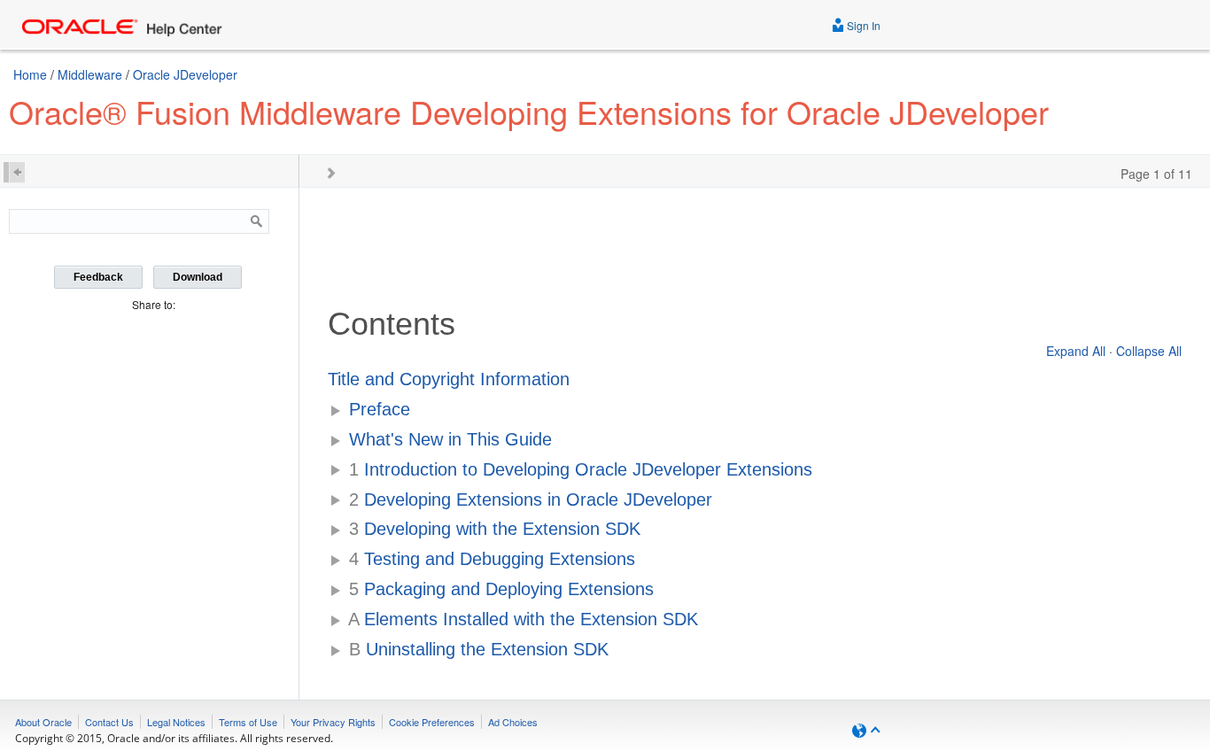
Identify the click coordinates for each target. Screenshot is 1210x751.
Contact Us (109, 722)
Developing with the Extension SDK (494, 528)
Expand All (1075, 351)
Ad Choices (513, 722)
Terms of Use (248, 722)
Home (30, 74)
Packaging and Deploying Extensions (501, 589)
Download (197, 277)
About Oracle (43, 722)
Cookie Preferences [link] (432, 722)
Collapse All (1149, 351)
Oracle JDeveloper (185, 74)
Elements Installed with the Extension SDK (523, 619)
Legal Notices (176, 722)
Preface (379, 409)
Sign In (862, 25)
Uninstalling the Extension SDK (479, 649)
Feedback (98, 277)
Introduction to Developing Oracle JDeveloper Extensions (580, 469)
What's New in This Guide (450, 439)
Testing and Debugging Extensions (492, 559)
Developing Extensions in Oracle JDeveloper (530, 499)
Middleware (90, 74)
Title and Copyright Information (449, 379)
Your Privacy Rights (333, 722)
